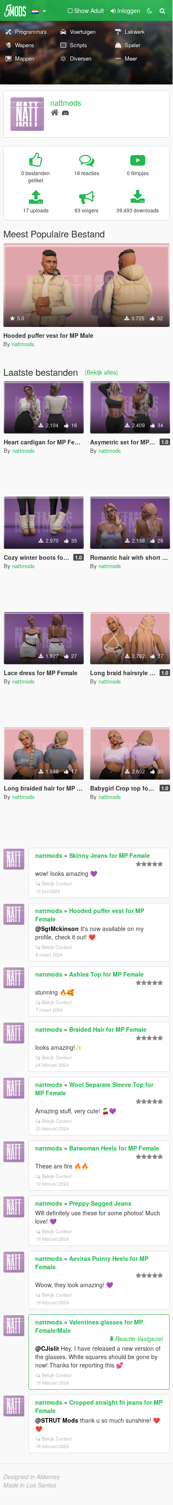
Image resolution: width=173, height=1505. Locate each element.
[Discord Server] (65, 112)
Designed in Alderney (31, 1476)
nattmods (65, 102)
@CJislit (47, 1348)
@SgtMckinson (57, 928)
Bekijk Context (57, 883)
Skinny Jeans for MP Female (109, 855)
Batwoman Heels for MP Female (114, 1148)
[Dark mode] (149, 10)
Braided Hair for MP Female (108, 1029)
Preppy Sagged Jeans (100, 1203)
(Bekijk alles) (101, 372)
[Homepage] (54, 112)
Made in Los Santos (29, 1485)
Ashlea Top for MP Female (106, 974)
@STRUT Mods (56, 1420)
